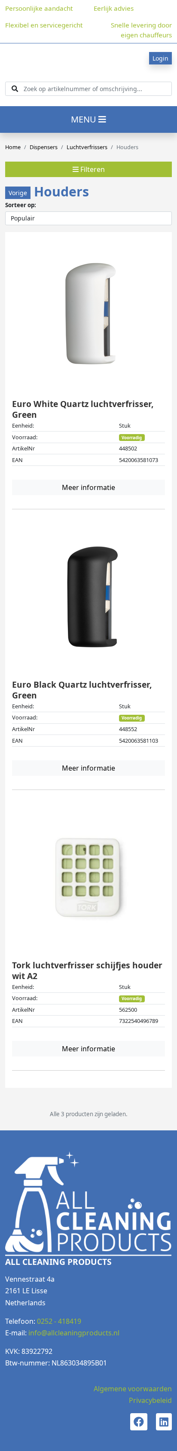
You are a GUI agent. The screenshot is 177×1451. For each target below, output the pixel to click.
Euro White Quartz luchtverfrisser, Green (82, 409)
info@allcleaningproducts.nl (73, 1333)
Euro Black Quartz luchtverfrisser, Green (82, 690)
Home (13, 147)
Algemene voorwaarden (133, 1388)
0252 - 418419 (59, 1321)
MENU (84, 119)
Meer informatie (88, 487)
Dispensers (44, 147)
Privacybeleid (150, 1400)
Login (160, 58)
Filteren (92, 169)
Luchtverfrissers (87, 147)
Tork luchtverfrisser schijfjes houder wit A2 (87, 970)
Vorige (18, 193)
